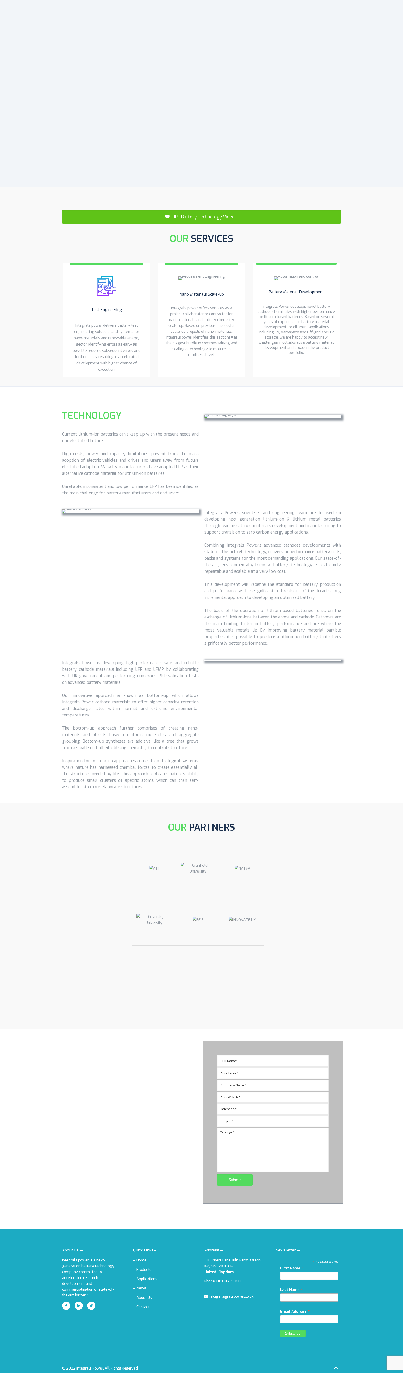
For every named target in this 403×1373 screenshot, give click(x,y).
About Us (144, 1297)
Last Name (291, 1290)
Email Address (295, 1311)
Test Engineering (106, 309)
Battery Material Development (296, 292)
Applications (146, 1278)
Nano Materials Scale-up (201, 294)
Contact (142, 1306)
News (141, 1288)
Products (143, 1269)
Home (141, 1260)
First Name (292, 1268)
